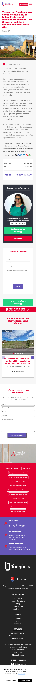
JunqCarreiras (18, 609)
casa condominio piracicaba (18, 502)
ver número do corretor (18, 223)
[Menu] (30, 4)
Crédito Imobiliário (18, 650)
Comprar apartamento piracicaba (18, 490)
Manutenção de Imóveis (18, 647)
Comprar (18, 618)
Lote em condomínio (18, 498)
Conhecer (18, 238)
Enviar (18, 286)
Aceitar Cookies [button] (25, 680)
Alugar (18, 621)
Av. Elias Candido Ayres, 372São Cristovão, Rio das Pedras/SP (18, 537)
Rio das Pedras (15, 531)
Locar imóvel (26, 468)
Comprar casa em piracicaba (18, 473)
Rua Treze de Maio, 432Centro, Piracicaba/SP (17, 526)
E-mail (27, 155)
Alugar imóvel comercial (18, 511)
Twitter (21, 155)
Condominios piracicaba (18, 507)
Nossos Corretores (18, 601)
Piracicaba (13, 521)
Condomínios (18, 624)
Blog (18, 604)
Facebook (18, 155)
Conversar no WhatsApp (19, 230)
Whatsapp (29, 155)
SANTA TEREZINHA (16, 543)
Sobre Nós (18, 598)
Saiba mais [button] (21, 674)
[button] (13, 353)
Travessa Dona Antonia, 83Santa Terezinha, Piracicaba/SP (19, 548)
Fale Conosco (18, 606)
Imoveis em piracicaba (12, 468)
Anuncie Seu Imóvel (18, 633)
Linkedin (24, 155)
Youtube (25, 579)
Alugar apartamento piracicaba (18, 477)
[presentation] (2, 47)
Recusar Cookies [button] (11, 680)
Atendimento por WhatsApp (19, 302)
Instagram (21, 579)
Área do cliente (18, 638)
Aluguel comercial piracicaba (18, 494)
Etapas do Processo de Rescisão (18, 644)
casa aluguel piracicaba (18, 481)
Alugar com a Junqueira (18, 636)
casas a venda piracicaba (18, 485)
